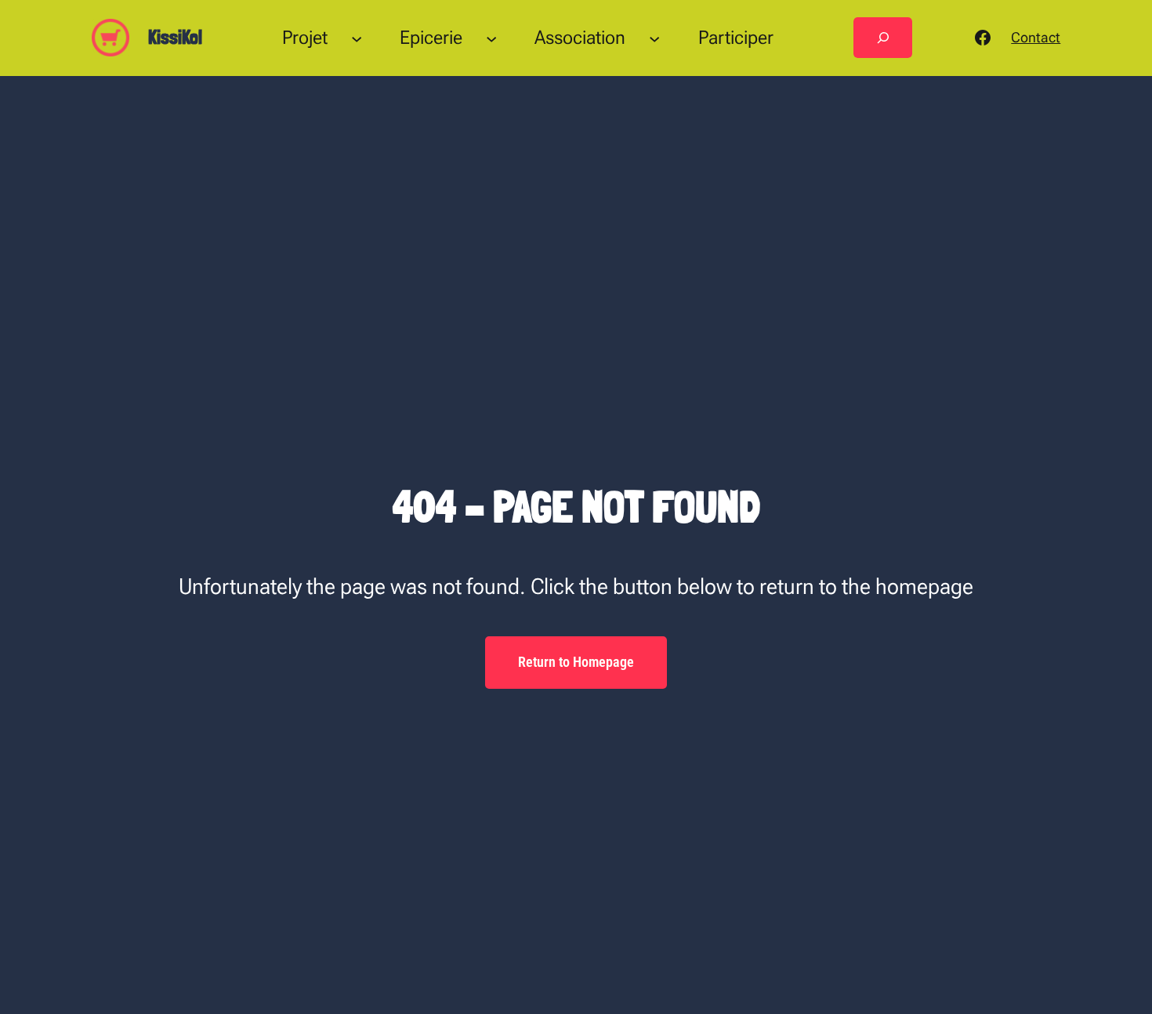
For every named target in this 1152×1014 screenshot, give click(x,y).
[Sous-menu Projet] (356, 37)
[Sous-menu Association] (654, 37)
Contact (1035, 37)
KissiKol (175, 37)
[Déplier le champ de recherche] (883, 37)
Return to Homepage (576, 662)
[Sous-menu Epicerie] (491, 37)
